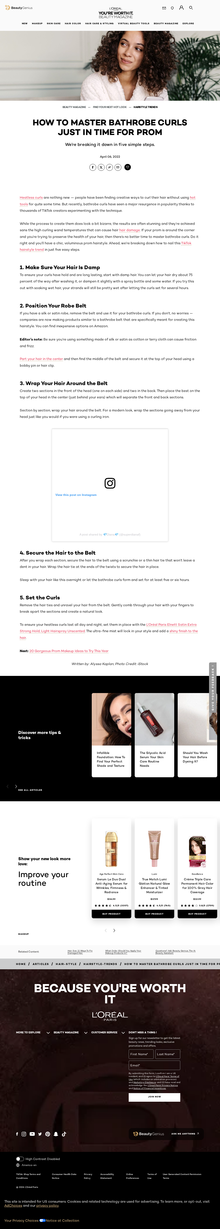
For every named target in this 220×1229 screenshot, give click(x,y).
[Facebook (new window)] (17, 1134)
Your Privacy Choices (21, 1220)
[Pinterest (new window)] (47, 1134)
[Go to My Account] (181, 8)
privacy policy (47, 1205)
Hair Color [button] (73, 23)
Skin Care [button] (54, 23)
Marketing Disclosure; (144, 1082)
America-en (29, 1165)
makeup (23, 934)
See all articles (30, 790)
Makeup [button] (37, 23)
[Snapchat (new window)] (55, 1134)
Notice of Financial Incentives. (149, 1088)
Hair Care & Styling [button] (99, 23)
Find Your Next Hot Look (110, 107)
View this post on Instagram (75, 495)
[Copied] (109, 167)
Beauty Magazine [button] (166, 23)
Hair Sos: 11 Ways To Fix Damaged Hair (80, 951)
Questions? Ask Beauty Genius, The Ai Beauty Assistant (176, 951)
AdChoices (13, 1205)
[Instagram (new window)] (23, 1134)
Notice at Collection (62, 1220)
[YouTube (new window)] (32, 1134)
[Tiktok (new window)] (64, 1134)
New (25, 23)
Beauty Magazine (74, 107)
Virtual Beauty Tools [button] (134, 23)
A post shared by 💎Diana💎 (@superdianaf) (110, 534)
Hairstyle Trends (145, 107)
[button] (213, 687)
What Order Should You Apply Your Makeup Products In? (123, 951)
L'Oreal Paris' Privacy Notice (163, 1085)
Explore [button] (188, 23)
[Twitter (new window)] (40, 1134)
